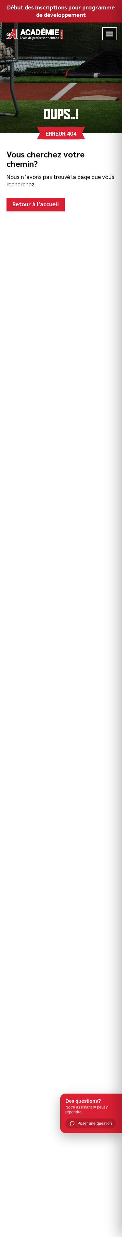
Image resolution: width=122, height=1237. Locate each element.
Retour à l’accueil (35, 204)
